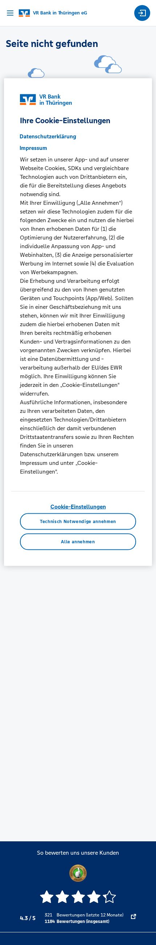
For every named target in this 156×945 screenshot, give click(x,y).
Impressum (33, 147)
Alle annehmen (78, 541)
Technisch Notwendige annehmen (78, 522)
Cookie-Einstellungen (78, 506)
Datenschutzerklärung (48, 136)
